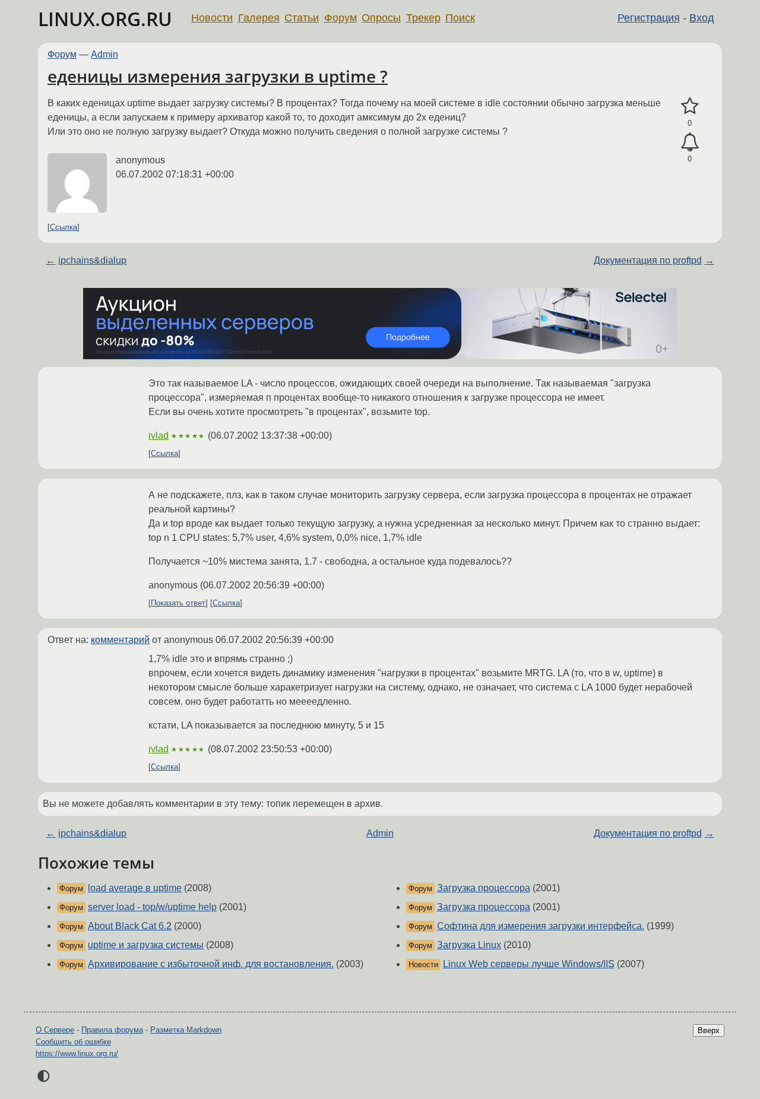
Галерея (259, 18)
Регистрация (649, 18)
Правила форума (112, 1029)
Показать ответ (178, 602)
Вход (701, 18)
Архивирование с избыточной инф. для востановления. (211, 964)
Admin (104, 54)
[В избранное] (689, 106)
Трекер (423, 18)
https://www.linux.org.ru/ (77, 1053)
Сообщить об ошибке (73, 1041)
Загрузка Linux (469, 945)
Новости (212, 18)
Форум (340, 18)
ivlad (158, 435)
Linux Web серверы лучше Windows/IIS (529, 964)
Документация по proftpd (648, 260)
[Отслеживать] (689, 142)
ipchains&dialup (92, 260)
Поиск (460, 18)
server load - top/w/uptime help (152, 907)
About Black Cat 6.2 (130, 926)
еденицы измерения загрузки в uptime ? (218, 76)
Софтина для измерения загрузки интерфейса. (540, 926)
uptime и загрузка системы (146, 945)
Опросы (381, 18)
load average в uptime (135, 888)
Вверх (709, 1030)
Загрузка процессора (483, 888)
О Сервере (55, 1029)
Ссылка (63, 227)
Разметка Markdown (185, 1029)
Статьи (301, 18)
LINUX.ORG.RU (105, 18)
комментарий (120, 640)
